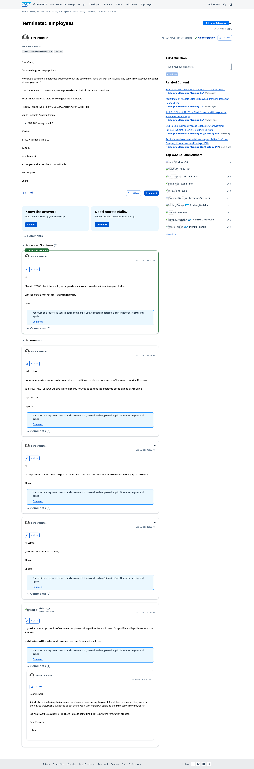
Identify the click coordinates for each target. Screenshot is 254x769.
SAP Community (28, 12)
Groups (82, 4)
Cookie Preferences (131, 764)
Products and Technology (62, 4)
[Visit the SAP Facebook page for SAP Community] (193, 764)
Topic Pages (147, 4)
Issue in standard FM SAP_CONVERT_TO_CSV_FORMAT (195, 89)
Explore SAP (214, 4)
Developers (95, 4)
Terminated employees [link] (106, 12)
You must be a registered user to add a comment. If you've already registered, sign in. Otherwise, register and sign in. (88, 315)
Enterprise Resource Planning (73, 12)
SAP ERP (58, 51)
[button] (220, 37)
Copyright (72, 764)
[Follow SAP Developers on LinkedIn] (209, 764)
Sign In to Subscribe (216, 23)
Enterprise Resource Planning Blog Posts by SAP (193, 133)
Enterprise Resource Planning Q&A (186, 93)
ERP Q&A (91, 12)
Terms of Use (59, 764)
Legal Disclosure (87, 764)
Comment (151, 193)
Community (40, 4)
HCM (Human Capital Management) (37, 51)
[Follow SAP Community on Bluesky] (198, 764)
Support (115, 764)
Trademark (103, 764)
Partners (108, 4)
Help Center (131, 4)
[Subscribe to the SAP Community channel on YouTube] (203, 764)
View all (170, 234)
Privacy (46, 764)
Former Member (39, 38)
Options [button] (230, 23)
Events (119, 4)
